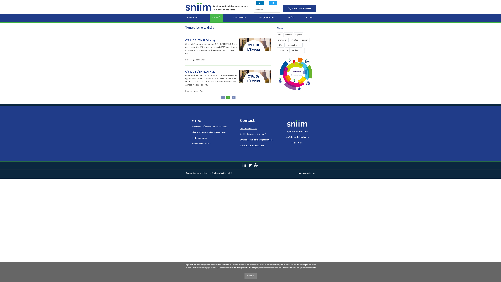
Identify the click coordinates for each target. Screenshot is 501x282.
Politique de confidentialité (306, 267)
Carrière (290, 18)
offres (280, 45)
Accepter (250, 275)
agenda (298, 35)
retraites (294, 40)
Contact (310, 18)
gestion (305, 40)
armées (295, 50)
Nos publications (266, 18)
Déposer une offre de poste (252, 145)
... (302, 50)
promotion (282, 40)
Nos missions (239, 18)
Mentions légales (210, 173)
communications (294, 45)
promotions (283, 50)
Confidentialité (225, 173)
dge (279, 35)
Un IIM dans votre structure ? (253, 134)
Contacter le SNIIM (248, 128)
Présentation (193, 18)
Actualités (216, 18)
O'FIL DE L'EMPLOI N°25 (200, 40)
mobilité (288, 35)
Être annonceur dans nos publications (256, 140)
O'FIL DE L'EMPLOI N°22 (200, 72)
